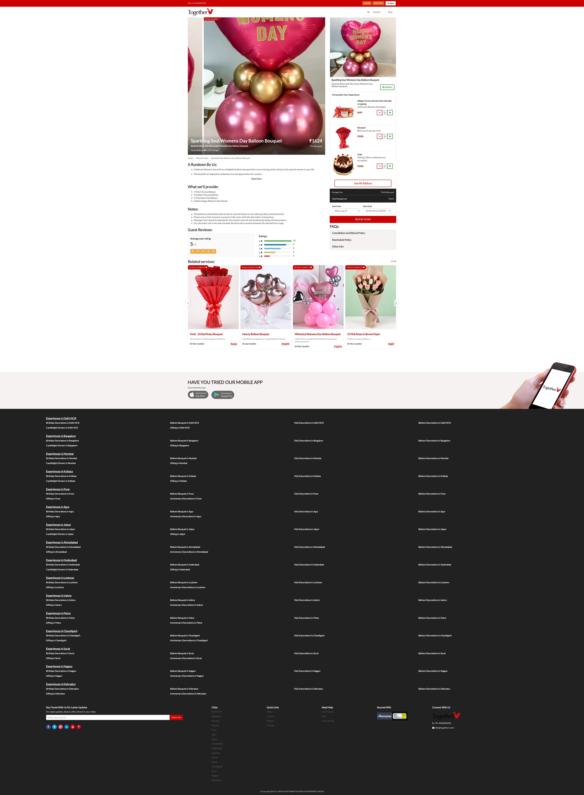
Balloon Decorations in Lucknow (433, 582)
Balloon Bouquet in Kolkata (183, 476)
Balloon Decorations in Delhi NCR (434, 422)
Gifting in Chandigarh (56, 640)
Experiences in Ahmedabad (62, 542)
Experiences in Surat (58, 648)
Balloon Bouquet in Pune (182, 493)
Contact (270, 725)
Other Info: (338, 246)
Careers (270, 716)
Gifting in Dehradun (55, 693)
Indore (215, 757)
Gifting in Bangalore (179, 445)
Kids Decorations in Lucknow (308, 582)
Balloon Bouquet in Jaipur (182, 529)
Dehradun (216, 780)
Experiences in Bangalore (61, 436)
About (270, 711)
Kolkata (215, 725)
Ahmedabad (217, 743)
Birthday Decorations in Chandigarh (63, 635)
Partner (270, 721)
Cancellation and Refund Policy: (348, 232)
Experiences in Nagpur (59, 666)
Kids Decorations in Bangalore (308, 440)
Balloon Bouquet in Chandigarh (185, 635)
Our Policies (328, 711)
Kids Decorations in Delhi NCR (309, 422)
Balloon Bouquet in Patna (182, 618)
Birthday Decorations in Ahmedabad (63, 547)
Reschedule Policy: (342, 239)
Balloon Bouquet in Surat (182, 653)
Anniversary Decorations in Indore (186, 605)
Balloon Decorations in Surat (432, 653)
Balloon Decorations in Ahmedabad (435, 547)
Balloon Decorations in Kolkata (433, 476)
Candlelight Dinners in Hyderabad (62, 569)
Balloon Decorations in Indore (432, 600)
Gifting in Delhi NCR (180, 427)
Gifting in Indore (54, 605)
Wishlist (388, 87)
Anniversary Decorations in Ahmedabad (189, 551)
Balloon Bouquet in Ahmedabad (185, 547)
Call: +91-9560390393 (197, 3)
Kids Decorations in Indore (307, 600)
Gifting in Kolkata (178, 481)
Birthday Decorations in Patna (60, 618)
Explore (377, 12)
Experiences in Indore (58, 595)
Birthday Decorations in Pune (60, 493)
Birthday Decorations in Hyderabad (63, 564)
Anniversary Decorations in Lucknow (187, 587)
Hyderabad (217, 748)
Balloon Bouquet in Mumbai (183, 458)
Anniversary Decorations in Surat (186, 658)
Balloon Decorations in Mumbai (433, 458)
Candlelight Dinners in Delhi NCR (62, 427)
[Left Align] (192, 251)
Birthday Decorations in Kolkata (61, 476)
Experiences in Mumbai (60, 453)
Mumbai (215, 721)
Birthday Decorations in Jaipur (60, 529)
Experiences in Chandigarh (61, 631)
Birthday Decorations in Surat (60, 653)
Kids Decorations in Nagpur (307, 671)
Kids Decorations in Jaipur (306, 529)
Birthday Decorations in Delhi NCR (62, 422)
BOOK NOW (363, 219)
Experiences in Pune (58, 489)
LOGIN (367, 3)
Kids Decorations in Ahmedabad (309, 547)
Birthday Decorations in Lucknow (62, 582)
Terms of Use (328, 721)
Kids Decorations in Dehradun (308, 688)
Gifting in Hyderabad (180, 569)
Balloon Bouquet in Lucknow (183, 582)
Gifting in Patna (53, 622)
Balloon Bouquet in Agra (181, 511)
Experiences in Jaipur (58, 524)
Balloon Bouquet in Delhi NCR (184, 422)
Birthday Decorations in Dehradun (62, 688)
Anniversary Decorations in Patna (186, 622)
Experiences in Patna (58, 613)
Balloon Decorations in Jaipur (432, 529)
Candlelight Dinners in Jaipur (60, 534)
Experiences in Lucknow (60, 577)
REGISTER (378, 3)
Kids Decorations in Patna (306, 618)
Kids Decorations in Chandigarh (309, 635)
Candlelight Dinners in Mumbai (61, 463)
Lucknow (216, 752)
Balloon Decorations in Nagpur (433, 671)
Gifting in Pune (53, 498)
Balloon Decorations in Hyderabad (434, 564)
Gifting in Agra (53, 516)
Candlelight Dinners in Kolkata (60, 481)
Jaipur (214, 739)
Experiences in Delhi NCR (61, 418)
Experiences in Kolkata (59, 471)
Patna (214, 762)
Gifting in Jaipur (177, 534)
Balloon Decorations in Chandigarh (435, 635)
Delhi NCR (217, 711)
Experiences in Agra (57, 506)
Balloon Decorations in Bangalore (434, 440)
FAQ (324, 716)
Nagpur (215, 775)
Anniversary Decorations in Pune (186, 498)
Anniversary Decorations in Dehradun (188, 693)
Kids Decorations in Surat (306, 653)
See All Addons (363, 183)
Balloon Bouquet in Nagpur (183, 671)
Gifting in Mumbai (178, 463)
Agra (214, 734)
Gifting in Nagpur (54, 675)
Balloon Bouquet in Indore (182, 600)
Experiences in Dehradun (61, 684)
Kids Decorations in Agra (306, 511)
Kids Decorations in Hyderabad (309, 564)
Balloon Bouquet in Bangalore (184, 440)
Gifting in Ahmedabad (56, 551)
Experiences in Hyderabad (61, 560)
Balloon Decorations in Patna (432, 618)
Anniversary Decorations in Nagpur (187, 675)
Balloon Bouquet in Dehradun (184, 688)
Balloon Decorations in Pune (431, 493)
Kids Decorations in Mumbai (307, 458)
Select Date (336, 206)
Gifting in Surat (53, 658)
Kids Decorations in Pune (306, 493)
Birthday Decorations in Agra (60, 511)
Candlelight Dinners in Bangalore (61, 445)
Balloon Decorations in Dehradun (434, 688)
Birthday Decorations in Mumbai (61, 458)
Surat (214, 771)
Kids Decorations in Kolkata (307, 476)
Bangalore (216, 716)
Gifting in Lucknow (55, 587)
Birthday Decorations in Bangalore (62, 440)
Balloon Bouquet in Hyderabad (184, 564)
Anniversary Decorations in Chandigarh (189, 640)
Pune (214, 730)
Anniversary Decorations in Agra (185, 516)
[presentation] (188, 303)
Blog (390, 12)
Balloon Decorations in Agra (431, 511)
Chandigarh (217, 766)
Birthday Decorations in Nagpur (61, 671)
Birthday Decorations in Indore (60, 600)
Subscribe (176, 717)
